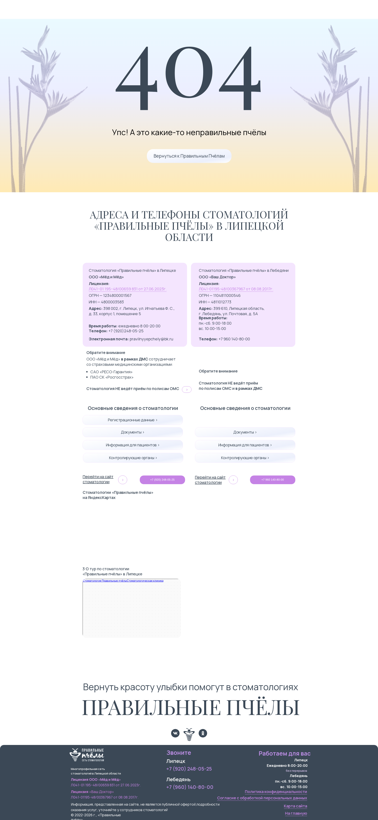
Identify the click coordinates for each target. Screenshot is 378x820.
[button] (187, 389)
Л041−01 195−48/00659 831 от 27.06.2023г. (128, 289)
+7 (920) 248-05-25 (189, 768)
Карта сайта (295, 806)
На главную (296, 813)
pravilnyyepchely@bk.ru (131, 339)
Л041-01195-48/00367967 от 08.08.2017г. (236, 289)
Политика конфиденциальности (276, 791)
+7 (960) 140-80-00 (189, 787)
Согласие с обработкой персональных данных (262, 797)
